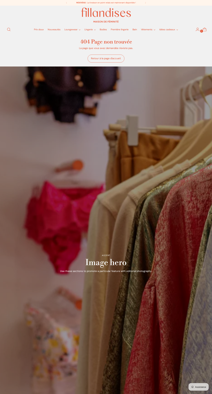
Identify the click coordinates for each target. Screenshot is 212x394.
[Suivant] (145, 3)
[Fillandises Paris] (106, 15)
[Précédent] (66, 3)
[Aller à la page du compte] (196, 29)
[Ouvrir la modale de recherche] (8, 29)
